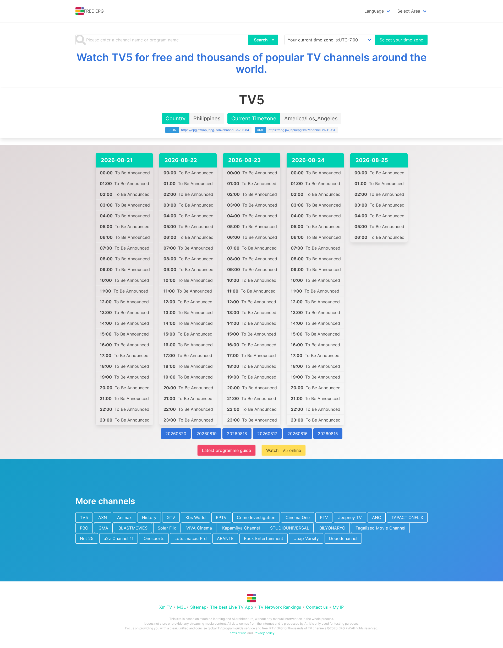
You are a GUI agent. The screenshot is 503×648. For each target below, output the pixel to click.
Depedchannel (343, 538)
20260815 (328, 433)
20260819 (206, 433)
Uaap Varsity (306, 538)
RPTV (221, 517)
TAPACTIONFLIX (407, 517)
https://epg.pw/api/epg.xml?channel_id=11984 (302, 130)
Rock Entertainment (263, 538)
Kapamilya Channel (241, 528)
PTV (324, 517)
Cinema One (298, 517)
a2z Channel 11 (118, 538)
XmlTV (165, 607)
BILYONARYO (332, 528)
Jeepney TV (350, 517)
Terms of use (237, 633)
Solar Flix (167, 528)
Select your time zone (401, 39)
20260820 (175, 433)
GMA (103, 528)
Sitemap (198, 607)
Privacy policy (264, 633)
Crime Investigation (256, 517)
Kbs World (195, 517)
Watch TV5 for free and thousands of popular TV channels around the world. (251, 63)
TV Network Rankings (279, 607)
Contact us (317, 607)
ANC (376, 517)
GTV (171, 517)
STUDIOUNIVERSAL (289, 528)
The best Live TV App (231, 607)
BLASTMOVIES (132, 528)
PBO (84, 528)
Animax (124, 517)
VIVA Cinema (199, 528)
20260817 (267, 433)
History (149, 517)
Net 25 (87, 538)
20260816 (297, 433)
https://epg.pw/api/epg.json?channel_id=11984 (215, 130)
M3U (182, 607)
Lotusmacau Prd (190, 538)
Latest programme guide (226, 450)
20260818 (237, 433)
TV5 (84, 517)
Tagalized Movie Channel (380, 528)
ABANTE (225, 538)
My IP (338, 607)
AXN (102, 517)
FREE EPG (94, 11)
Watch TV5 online (283, 450)
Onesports (154, 538)
